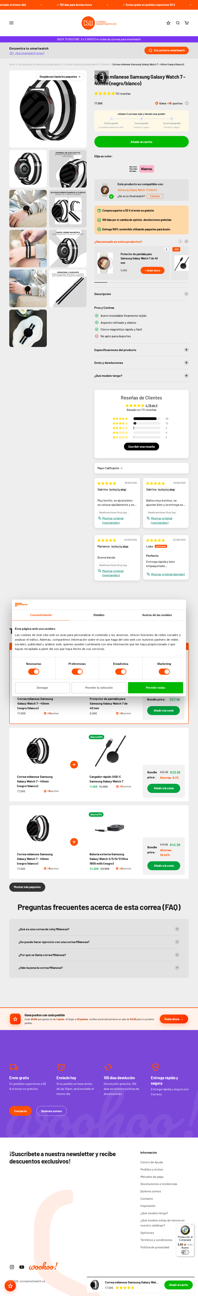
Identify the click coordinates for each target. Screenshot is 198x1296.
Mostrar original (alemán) (168, 574)
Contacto (20, 1111)
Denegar (42, 687)
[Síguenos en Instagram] (12, 1267)
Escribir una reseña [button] (141, 446)
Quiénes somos (51, 1111)
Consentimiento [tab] (41, 615)
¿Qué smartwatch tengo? (29, 53)
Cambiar (155, 196)
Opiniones (147, 1232)
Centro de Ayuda (151, 1162)
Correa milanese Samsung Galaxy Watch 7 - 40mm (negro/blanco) (148, 64)
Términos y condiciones (156, 1240)
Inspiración (147, 1205)
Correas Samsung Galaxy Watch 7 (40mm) (86, 64)
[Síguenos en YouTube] (21, 1267)
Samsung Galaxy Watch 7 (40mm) (137, 190)
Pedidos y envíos (151, 1169)
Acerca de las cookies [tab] (157, 615)
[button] (105, 93)
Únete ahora (171, 1019)
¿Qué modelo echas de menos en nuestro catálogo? (162, 1222)
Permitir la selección (99, 687)
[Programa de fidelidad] (10, 1285)
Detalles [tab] (99, 615)
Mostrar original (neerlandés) (113, 520)
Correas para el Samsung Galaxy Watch (39, 64)
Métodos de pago (152, 1176)
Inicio (12, 64)
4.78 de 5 (151, 405)
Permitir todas (155, 687)
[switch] (77, 672)
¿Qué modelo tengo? (154, 1213)
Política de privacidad (154, 1247)
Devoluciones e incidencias (158, 1184)
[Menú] (191, 1225)
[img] (106, 483)
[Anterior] (180, 241)
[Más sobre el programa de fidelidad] (187, 103)
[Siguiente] (186, 241)
